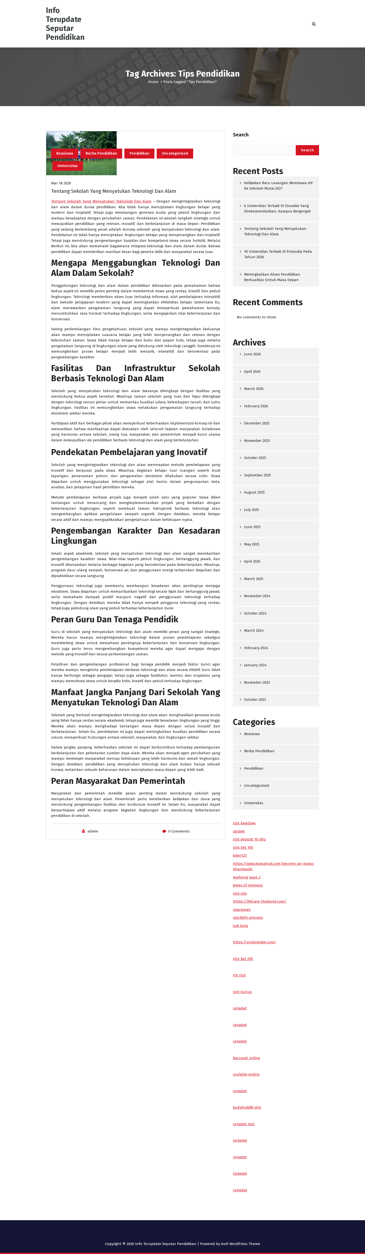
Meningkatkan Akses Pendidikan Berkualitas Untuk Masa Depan (272, 277)
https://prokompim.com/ (254, 942)
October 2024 (255, 613)
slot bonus (242, 992)
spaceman (242, 909)
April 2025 (252, 561)
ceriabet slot (244, 1124)
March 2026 (253, 388)
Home (153, 82)
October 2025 (255, 458)
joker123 (240, 855)
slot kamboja (244, 823)
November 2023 (257, 682)
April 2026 (252, 371)
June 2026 (252, 354)
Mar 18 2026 (61, 183)
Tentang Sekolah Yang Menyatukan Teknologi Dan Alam (113, 191)
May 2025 (251, 544)
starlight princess (248, 917)
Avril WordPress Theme (240, 1244)
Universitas (68, 166)
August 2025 (254, 492)
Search (241, 135)
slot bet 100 (243, 847)
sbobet (239, 831)
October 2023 (255, 699)
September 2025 (257, 475)
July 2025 (251, 509)
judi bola (240, 925)
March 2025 (253, 579)
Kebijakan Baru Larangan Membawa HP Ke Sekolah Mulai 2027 (278, 186)
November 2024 (257, 596)
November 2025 (257, 440)
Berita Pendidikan (101, 153)
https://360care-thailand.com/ (259, 901)
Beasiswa (64, 153)
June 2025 (252, 527)
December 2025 (256, 423)
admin (92, 831)
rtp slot (239, 975)
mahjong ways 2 (246, 877)
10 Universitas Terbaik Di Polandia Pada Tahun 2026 (278, 254)
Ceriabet (240, 1140)
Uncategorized (175, 153)
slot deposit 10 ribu (249, 839)
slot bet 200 (243, 959)
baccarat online (246, 1058)
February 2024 (256, 648)
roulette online (246, 1074)
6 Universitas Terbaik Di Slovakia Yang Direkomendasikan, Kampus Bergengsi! (277, 209)
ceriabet (240, 1008)
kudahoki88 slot (247, 1107)
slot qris (240, 893)
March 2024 (254, 630)
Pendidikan (139, 153)
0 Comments (179, 831)
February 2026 (256, 406)
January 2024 (255, 665)
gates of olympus (248, 885)
